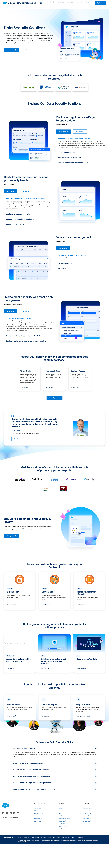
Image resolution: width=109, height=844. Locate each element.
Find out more (80, 131)
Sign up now (10, 536)
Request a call (46, 716)
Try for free (10, 716)
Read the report (28, 50)
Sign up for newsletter (83, 716)
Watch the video (81, 668)
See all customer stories (21, 439)
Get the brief (10, 668)
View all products (54, 398)
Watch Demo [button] (10, 311)
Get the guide (45, 668)
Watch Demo (10, 50)
